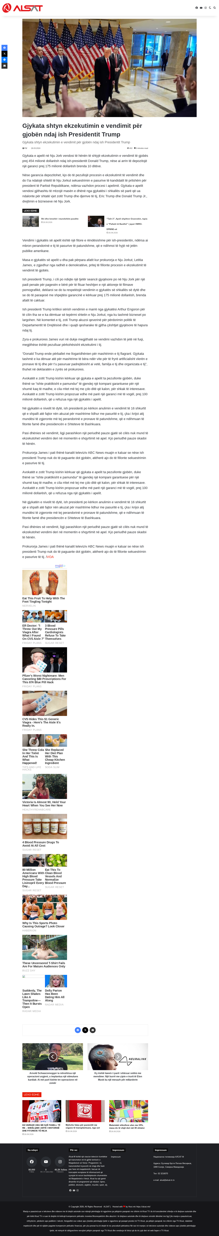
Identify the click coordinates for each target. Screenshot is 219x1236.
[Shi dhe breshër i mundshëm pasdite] (30, 221)
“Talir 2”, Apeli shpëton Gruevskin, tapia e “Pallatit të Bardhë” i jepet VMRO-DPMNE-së (127, 224)
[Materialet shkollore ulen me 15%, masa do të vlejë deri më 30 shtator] (128, 1111)
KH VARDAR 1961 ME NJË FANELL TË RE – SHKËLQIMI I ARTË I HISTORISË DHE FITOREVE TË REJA (41, 1128)
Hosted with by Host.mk (124, 1207)
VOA (50, 557)
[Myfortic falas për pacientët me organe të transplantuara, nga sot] (85, 1111)
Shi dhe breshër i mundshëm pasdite (60, 219)
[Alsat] (22, 8)
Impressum (116, 1157)
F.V (26, 148)
